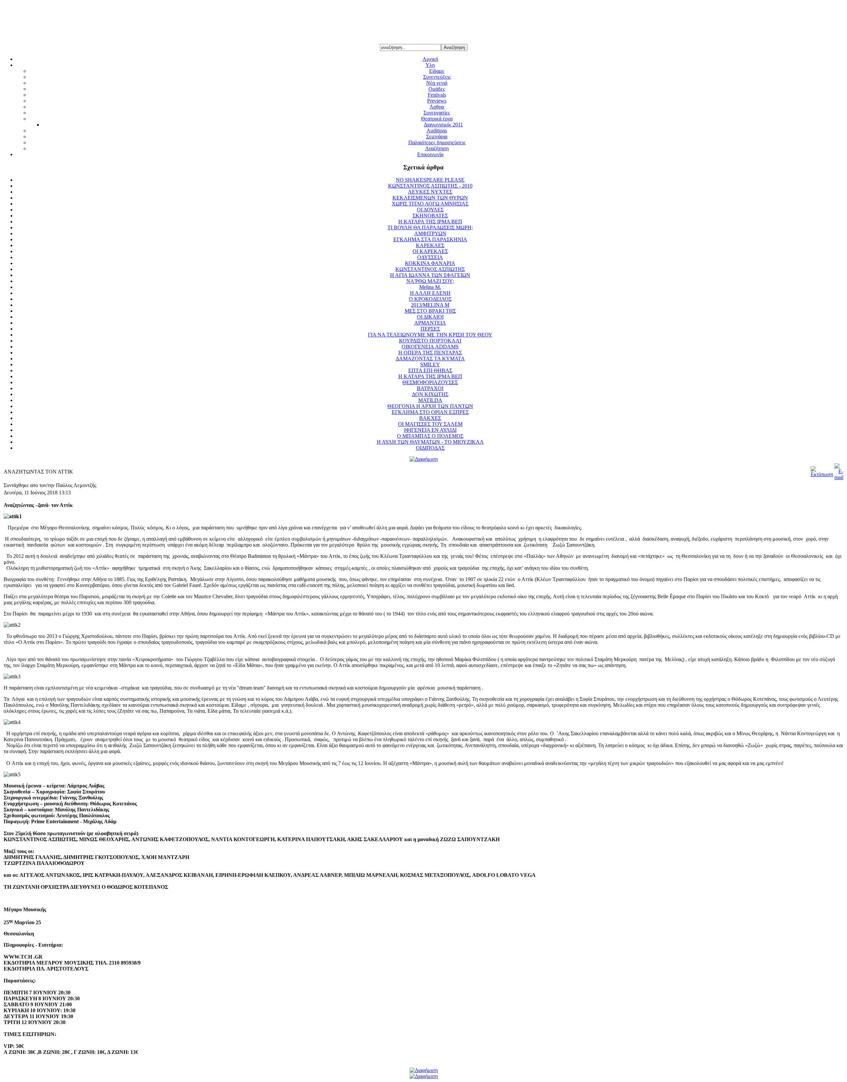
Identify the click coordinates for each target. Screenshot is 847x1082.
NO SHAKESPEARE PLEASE (430, 180)
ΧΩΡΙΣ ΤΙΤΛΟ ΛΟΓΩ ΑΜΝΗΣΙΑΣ (430, 203)
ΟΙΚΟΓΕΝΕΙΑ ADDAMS (430, 346)
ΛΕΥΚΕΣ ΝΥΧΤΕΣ (430, 192)
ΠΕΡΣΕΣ (430, 329)
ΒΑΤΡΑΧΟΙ (430, 388)
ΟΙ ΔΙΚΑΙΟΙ (430, 317)
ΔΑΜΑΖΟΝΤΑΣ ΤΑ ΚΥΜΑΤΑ (430, 358)
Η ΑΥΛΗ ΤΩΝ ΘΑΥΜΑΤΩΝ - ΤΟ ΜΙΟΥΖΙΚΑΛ (430, 442)
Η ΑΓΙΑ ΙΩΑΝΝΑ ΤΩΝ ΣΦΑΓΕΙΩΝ (430, 275)
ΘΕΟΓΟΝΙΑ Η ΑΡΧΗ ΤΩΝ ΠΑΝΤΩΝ (430, 406)
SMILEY (430, 364)
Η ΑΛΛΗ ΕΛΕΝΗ (430, 293)
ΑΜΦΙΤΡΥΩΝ (430, 233)
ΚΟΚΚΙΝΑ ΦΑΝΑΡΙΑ (430, 263)
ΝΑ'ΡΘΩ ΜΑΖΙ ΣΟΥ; (430, 281)
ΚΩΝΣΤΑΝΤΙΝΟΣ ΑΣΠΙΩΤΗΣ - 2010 (430, 186)
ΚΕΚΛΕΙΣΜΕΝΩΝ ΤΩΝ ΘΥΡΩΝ (430, 198)
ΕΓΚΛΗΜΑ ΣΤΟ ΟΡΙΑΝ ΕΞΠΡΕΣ (430, 412)
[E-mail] (838, 477)
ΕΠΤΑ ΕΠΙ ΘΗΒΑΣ (430, 370)
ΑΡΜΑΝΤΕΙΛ (430, 323)
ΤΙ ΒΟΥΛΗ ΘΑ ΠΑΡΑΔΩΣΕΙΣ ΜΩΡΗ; (430, 227)
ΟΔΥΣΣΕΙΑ (430, 257)
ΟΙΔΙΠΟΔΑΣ (430, 448)
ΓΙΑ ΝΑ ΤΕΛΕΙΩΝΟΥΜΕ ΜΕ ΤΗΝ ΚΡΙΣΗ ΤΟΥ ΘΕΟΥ (430, 335)
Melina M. (430, 287)
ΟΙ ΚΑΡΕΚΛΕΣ (430, 251)
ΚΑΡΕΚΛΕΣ (430, 245)
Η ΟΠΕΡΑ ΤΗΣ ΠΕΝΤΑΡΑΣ (430, 352)
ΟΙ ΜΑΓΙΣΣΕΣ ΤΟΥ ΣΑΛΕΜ (430, 424)
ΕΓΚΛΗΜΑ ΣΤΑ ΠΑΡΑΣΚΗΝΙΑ (430, 239)
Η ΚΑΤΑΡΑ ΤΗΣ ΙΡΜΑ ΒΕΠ (430, 221)
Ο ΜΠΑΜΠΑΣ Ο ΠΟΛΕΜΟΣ (430, 436)
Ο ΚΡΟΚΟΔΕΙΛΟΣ (430, 299)
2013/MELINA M (430, 305)
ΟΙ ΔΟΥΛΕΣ (430, 209)
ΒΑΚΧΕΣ (430, 418)
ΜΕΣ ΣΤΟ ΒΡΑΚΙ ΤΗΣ (430, 311)
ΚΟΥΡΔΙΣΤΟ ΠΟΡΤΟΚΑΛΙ (430, 340)
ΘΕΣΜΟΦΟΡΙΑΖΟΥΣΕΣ (430, 382)
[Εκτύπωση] (822, 474)
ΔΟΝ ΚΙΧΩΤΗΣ (430, 394)
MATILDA (430, 400)
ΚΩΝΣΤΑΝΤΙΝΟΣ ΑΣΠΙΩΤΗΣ (430, 269)
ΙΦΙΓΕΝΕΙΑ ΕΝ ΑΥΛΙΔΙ (430, 430)
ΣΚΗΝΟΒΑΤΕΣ (430, 215)
